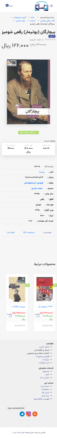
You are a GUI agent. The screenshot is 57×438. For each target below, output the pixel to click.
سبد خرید (45, 396)
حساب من (45, 386)
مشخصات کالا (29, 232)
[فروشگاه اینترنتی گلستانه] (41, 6)
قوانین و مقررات (42, 356)
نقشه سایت (44, 347)
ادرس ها (45, 392)
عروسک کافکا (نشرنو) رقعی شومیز (17, 307)
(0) (11, 232)
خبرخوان (34, 413)
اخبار (47, 374)
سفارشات (45, 389)
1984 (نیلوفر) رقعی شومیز (44, 307)
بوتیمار (42, 172)
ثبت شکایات (44, 363)
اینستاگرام (28, 413)
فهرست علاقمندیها (41, 399)
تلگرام (22, 413)
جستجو (46, 371)
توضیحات (47, 232)
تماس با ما (44, 377)
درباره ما (46, 359)
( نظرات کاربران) (36, 39)
